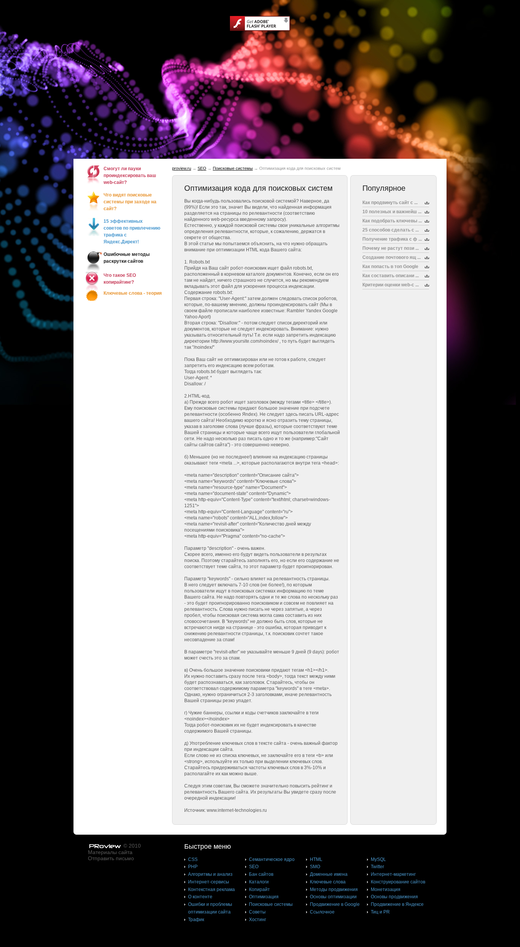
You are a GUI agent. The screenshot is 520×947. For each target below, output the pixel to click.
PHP (193, 866)
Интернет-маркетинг (393, 874)
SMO (315, 866)
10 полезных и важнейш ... (391, 211)
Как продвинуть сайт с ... (390, 202)
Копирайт (259, 889)
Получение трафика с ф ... (392, 239)
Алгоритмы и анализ (210, 874)
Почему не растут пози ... (390, 248)
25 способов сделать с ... (390, 230)
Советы (257, 912)
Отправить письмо (111, 858)
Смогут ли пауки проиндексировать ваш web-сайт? (130, 175)
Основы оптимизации (333, 896)
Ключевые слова (328, 882)
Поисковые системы (233, 168)
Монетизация (385, 889)
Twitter (377, 866)
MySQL (378, 859)
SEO (202, 168)
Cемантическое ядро (272, 859)
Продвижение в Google (335, 904)
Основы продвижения (394, 896)
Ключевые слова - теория (133, 293)
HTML (316, 859)
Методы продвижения (334, 889)
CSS (193, 859)
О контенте (200, 896)
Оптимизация (264, 896)
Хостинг (257, 919)
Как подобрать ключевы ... (392, 221)
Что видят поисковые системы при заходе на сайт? (130, 201)
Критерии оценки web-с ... (390, 284)
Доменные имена (329, 874)
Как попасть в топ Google (390, 266)
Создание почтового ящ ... (391, 257)
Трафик (196, 919)
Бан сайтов (261, 874)
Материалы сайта (110, 852)
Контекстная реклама (211, 889)
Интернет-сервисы (208, 882)
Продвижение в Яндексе (397, 904)
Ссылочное (322, 912)
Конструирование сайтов (398, 882)
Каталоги (259, 882)
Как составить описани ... (390, 275)
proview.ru (181, 168)
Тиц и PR (380, 912)
